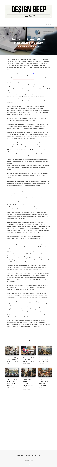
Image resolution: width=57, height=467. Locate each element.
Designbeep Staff (24, 46)
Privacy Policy (36, 455)
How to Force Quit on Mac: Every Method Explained (28, 359)
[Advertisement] (15, 418)
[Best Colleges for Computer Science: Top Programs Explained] (12, 372)
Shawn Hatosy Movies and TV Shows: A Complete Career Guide (28, 383)
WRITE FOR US (20, 455)
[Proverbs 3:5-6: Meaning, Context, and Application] (45, 350)
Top (29, 464)
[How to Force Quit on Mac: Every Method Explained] (28, 350)
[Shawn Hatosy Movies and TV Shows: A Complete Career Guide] (28, 372)
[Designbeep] (28, 11)
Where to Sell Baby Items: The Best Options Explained (12, 359)
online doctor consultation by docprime (23, 79)
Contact (27, 455)
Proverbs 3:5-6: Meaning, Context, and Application (44, 359)
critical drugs (27, 153)
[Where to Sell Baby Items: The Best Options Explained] (12, 350)
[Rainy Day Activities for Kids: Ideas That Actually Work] (45, 372)
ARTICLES (28, 34)
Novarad (26, 92)
